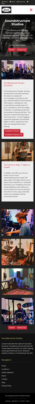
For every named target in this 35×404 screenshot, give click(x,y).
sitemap (7, 401)
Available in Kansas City (13, 135)
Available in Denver (12, 131)
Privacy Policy (6, 386)
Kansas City (21, 2)
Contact (4, 379)
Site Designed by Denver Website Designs (17, 396)
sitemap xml (14, 401)
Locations (5, 369)
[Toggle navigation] (31, 10)
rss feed (22, 401)
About (4, 376)
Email (13, 2)
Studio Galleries (7, 372)
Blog (3, 382)
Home (4, 366)
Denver (6, 2)
